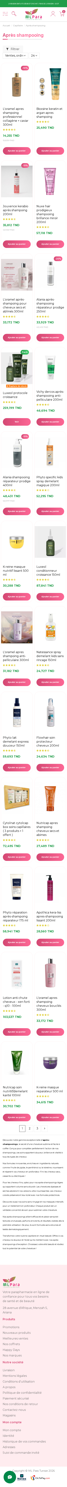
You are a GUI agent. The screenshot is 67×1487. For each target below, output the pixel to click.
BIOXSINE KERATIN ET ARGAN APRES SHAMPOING (49, 112)
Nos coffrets (11, 1344)
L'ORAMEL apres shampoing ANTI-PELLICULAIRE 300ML (16, 656)
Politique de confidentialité (22, 1392)
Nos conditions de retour (20, 1404)
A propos (9, 1387)
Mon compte (12, 1430)
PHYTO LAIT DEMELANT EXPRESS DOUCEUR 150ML (16, 741)
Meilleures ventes (15, 1338)
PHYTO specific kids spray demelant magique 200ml (49, 481)
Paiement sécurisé (16, 1398)
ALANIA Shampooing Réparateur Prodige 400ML (17, 481)
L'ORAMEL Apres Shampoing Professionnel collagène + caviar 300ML (15, 116)
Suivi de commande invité (21, 1452)
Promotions (11, 1327)
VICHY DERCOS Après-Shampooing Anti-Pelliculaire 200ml (50, 395)
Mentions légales (15, 1376)
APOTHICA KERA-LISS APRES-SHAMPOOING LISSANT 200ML (49, 916)
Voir (17, 422)
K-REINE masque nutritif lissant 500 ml (16, 570)
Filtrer (14, 49)
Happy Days (11, 1350)
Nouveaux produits (17, 1332)
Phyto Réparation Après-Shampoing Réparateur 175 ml (15, 916)
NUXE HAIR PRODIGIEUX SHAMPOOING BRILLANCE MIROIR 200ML (47, 214)
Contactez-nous (14, 1410)
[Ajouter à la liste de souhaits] (29, 80)
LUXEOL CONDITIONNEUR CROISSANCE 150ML (48, 570)
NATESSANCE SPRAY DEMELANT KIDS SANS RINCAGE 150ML (50, 656)
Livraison (9, 1370)
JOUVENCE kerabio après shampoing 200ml (15, 210)
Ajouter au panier (17, 151)
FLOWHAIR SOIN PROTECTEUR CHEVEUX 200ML (47, 741)
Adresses (9, 1447)
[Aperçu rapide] (29, 88)
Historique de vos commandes (24, 1441)
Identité (8, 1435)
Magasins (9, 1415)
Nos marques (12, 1355)
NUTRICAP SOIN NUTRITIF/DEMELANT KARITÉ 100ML (15, 1091)
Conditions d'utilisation (19, 1381)
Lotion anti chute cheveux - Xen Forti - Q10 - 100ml (16, 1001)
